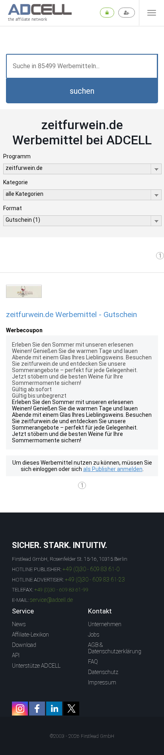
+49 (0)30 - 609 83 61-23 (95, 579)
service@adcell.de (51, 600)
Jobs (94, 634)
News (19, 624)
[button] (82, 91)
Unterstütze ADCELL (36, 665)
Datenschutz (103, 672)
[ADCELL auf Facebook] (37, 709)
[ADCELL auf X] (71, 709)
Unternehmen (104, 624)
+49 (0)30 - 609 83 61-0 (90, 569)
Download (24, 645)
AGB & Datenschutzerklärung (114, 648)
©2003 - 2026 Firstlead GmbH (82, 736)
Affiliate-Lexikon (30, 634)
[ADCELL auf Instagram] (20, 709)
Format (12, 208)
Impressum (102, 682)
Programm (17, 156)
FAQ (93, 661)
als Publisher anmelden (113, 469)
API (16, 655)
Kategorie (15, 182)
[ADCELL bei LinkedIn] (54, 709)
